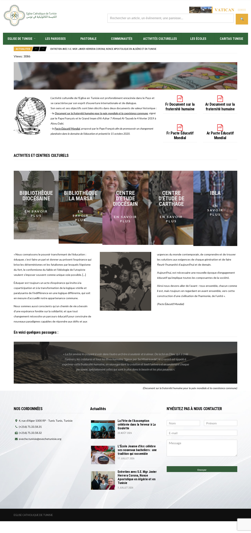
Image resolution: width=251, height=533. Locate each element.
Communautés (121, 39)
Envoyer (201, 469)
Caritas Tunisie (231, 39)
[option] (143, 49)
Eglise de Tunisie (20, 39)
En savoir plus (36, 213)
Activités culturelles (160, 39)
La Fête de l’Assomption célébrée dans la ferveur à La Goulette (137, 424)
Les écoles (198, 39)
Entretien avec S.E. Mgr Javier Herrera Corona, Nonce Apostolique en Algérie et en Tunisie (103, 48)
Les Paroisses (55, 39)
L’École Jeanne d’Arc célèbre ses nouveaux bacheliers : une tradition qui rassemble (137, 450)
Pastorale (88, 39)
